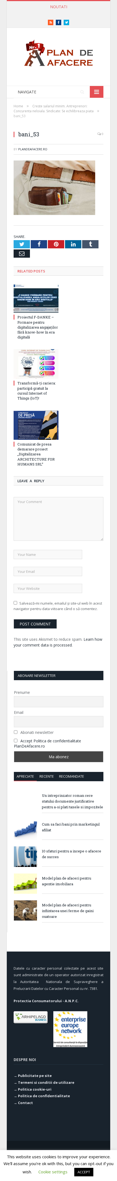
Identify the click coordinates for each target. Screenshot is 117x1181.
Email (18, 712)
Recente (46, 776)
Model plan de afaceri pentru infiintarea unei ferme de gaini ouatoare (68, 911)
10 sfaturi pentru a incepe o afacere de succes (71, 854)
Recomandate (71, 776)
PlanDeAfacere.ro (32, 149)
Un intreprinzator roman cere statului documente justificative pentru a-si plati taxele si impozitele (72, 801)
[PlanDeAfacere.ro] (58, 52)
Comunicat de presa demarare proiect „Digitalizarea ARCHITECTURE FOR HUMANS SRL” (36, 454)
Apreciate (25, 776)
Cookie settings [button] (52, 1171)
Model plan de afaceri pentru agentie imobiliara (66, 881)
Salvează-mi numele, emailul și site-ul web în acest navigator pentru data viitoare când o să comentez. (58, 606)
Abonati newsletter (36, 732)
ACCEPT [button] (84, 1171)
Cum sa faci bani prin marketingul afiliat (71, 827)
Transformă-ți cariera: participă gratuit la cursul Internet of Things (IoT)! (60, 12)
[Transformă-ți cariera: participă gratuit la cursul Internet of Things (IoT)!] (36, 364)
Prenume (22, 692)
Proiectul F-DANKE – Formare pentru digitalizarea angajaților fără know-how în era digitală (37, 327)
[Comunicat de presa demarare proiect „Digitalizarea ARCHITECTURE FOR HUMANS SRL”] (36, 425)
